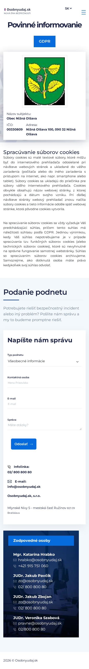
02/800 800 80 (31, 629)
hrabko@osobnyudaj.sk (40, 560)
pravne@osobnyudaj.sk (40, 623)
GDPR (44, 41)
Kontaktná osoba (18, 377)
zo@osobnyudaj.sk (35, 581)
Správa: (12, 419)
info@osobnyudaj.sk (24, 487)
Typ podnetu (15, 354)
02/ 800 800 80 (32, 587)
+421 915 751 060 (33, 566)
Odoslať (21, 444)
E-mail (11, 398)
